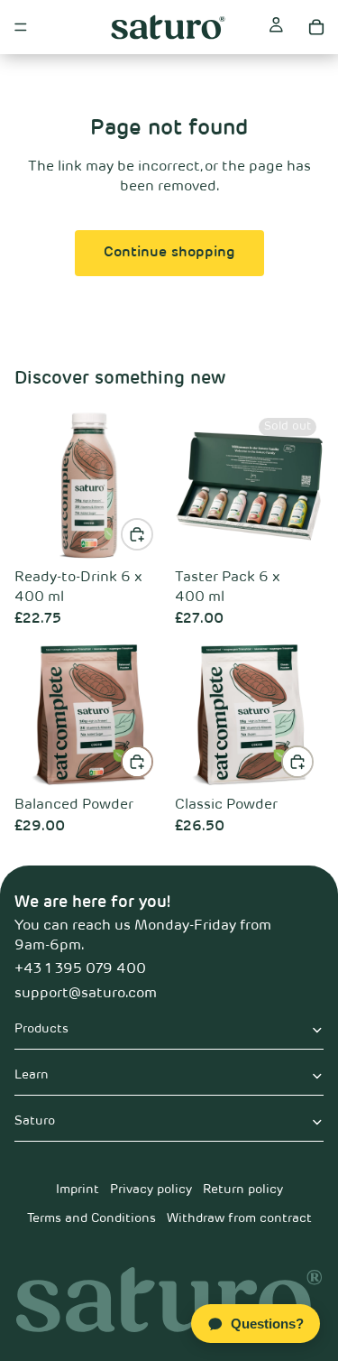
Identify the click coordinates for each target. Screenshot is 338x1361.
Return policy (243, 1189)
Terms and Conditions (91, 1218)
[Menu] (20, 27)
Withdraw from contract (239, 1218)
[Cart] (316, 27)
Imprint (77, 1189)
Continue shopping (169, 252)
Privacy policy (151, 1189)
